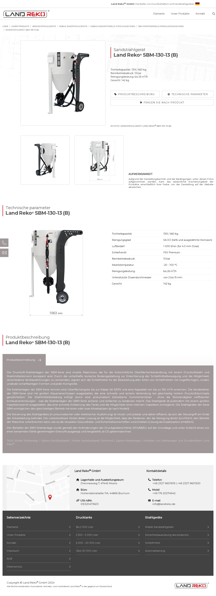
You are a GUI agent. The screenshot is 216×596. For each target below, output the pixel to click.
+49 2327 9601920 (188, 483)
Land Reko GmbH (35, 582)
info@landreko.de (164, 504)
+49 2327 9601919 (164, 483)
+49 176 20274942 (164, 493)
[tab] (24, 360)
